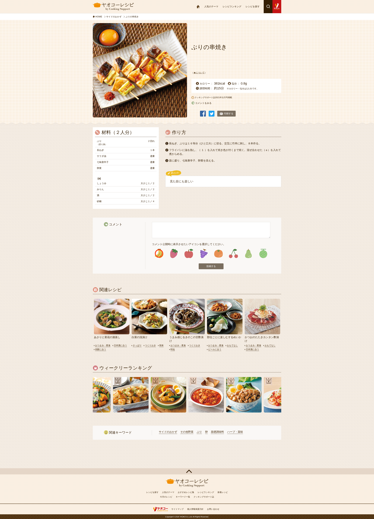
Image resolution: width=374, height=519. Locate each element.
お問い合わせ (213, 509)
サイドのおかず (168, 431)
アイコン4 (203, 253)
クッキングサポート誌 (204, 497)
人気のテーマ (211, 6)
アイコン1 (159, 253)
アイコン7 (248, 253)
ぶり (199, 431)
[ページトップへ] (187, 471)
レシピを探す (253, 6)
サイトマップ (177, 509)
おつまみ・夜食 (102, 345)
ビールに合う (214, 349)
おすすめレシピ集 (186, 492)
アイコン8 (263, 253)
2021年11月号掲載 (223, 97)
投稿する (211, 266)
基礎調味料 (217, 431)
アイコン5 (218, 253)
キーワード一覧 (183, 497)
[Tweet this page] (211, 112)
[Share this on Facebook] (203, 112)
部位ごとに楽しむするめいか (224, 337)
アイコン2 (174, 253)
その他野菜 (186, 431)
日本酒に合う (120, 345)
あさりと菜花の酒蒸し (107, 337)
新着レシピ (223, 492)
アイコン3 (189, 253)
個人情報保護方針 (195, 509)
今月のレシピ (166, 497)
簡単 (161, 345)
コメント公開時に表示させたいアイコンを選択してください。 (189, 244)
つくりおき (150, 345)
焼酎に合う (100, 349)
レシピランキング (232, 6)
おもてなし (232, 345)
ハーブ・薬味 (235, 431)
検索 (268, 6)
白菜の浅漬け (139, 337)
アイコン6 (233, 253)
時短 (172, 349)
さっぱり (137, 345)
